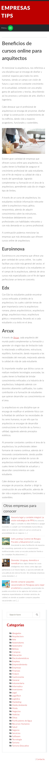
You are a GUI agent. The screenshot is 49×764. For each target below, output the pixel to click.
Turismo (15, 743)
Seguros (15, 730)
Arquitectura (18, 636)
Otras (14, 718)
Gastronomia (18, 677)
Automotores (18, 643)
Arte (14, 640)
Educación (17, 655)
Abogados (16, 633)
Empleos (16, 661)
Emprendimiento (19, 665)
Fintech (15, 674)
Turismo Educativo (20, 746)
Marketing (16, 702)
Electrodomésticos (20, 658)
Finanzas (16, 671)
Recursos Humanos (21, 724)
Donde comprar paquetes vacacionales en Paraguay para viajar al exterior (27, 585)
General (15, 680)
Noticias (16, 715)
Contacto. (40, 759)
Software (16, 736)
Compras (16, 652)
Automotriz (17, 646)
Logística (16, 699)
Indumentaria (18, 683)
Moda (15, 708)
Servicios (16, 733)
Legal (14, 693)
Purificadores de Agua (22, 721)
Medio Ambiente (19, 705)
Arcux (16, 338)
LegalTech (16, 696)
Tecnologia (17, 739)
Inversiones (17, 690)
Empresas (16, 668)
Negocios (16, 711)
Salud (14, 727)
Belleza (15, 649)
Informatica (17, 686)
